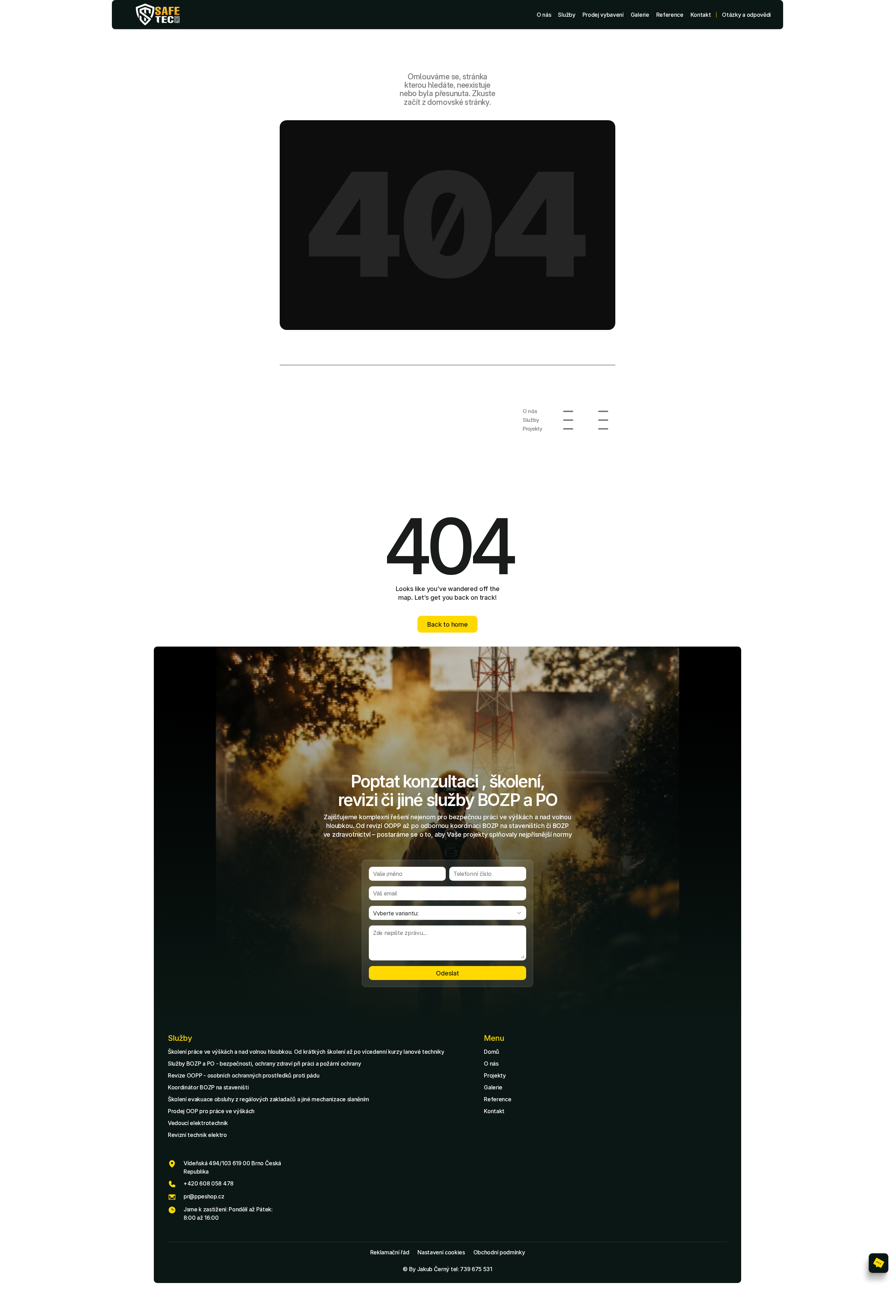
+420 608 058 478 (209, 1183)
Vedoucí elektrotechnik (198, 1122)
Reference (497, 1099)
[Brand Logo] (157, 14)
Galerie (493, 1087)
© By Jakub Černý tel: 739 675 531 (447, 1269)
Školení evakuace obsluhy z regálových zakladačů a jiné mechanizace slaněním (268, 1099)
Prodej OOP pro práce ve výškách (211, 1111)
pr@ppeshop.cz (204, 1196)
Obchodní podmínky (499, 1252)
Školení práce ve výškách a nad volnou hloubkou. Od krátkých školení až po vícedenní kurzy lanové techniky (306, 1051)
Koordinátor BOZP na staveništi (208, 1087)
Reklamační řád (389, 1252)
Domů (491, 1051)
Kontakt (494, 1111)
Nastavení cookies (441, 1252)
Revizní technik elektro (197, 1134)
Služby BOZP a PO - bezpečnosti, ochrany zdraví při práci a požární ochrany (264, 1063)
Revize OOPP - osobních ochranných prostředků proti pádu (243, 1075)
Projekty (495, 1075)
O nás (491, 1063)
